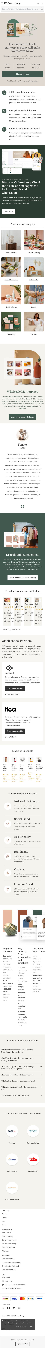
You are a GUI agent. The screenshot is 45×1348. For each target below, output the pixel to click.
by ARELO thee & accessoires (22, 765)
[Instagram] (3, 1308)
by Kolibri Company (39, 765)
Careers (5, 1217)
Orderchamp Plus (8, 1259)
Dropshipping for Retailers (11, 1262)
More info (34, 81)
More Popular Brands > (12, 629)
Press (4, 1225)
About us (5, 1214)
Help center (6, 1277)
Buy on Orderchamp (9, 1240)
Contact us (8, 1281)
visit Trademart (12, 694)
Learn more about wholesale (22, 417)
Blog (3, 1221)
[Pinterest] (19, 1308)
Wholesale (5, 1251)
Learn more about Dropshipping (22, 577)
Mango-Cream (31, 768)
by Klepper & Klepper (6, 765)
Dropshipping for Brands (11, 1266)
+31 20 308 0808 (19, 1285)
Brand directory (7, 1236)
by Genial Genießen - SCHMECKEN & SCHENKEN (14, 765)
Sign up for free (22, 74)
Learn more (8, 211)
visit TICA (10, 737)
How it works (6, 1232)
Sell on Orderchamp (9, 1243)
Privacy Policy (21, 1327)
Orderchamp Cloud (8, 1270)
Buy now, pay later (8, 1247)
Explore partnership (15, 688)
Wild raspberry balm (15, 768)
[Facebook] (8, 1308)
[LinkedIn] (14, 1308)
